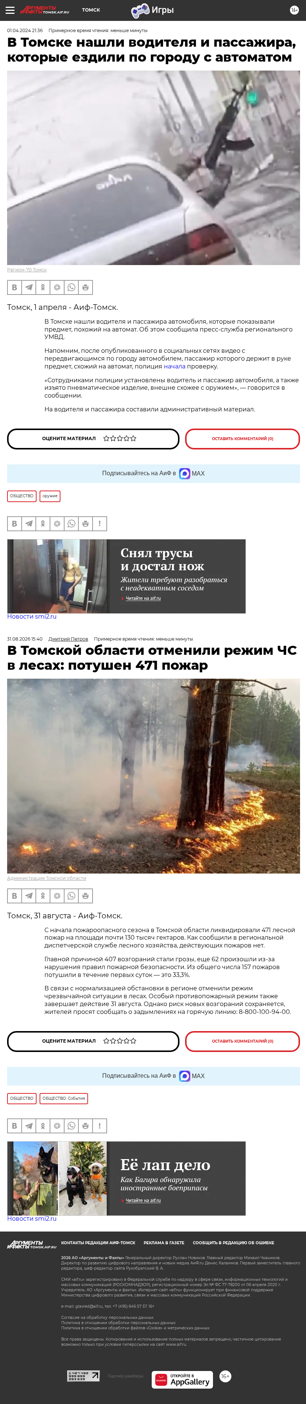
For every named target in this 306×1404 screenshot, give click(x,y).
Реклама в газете (164, 1242)
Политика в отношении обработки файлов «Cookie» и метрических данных (135, 1328)
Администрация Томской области (46, 878)
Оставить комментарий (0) (243, 438)
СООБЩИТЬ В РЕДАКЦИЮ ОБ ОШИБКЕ (233, 1242)
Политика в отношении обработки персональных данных (118, 1322)
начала (174, 366)
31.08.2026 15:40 (25, 639)
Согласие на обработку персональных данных (107, 1317)
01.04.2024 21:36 (25, 30)
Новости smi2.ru (32, 616)
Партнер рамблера (125, 1376)
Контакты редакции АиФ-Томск (98, 1242)
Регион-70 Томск (27, 270)
